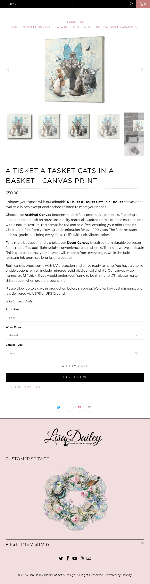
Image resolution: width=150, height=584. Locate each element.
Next (83, 21)
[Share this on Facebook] (69, 407)
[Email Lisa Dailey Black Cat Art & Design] (89, 558)
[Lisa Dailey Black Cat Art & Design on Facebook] (68, 558)
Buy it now (75, 377)
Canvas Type (14, 344)
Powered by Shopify (118, 575)
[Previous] (8, 70)
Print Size (12, 309)
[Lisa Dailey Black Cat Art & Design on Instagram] (82, 558)
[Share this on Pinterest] (79, 407)
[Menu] (2, 4)
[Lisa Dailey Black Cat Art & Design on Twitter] (61, 558)
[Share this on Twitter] (59, 407)
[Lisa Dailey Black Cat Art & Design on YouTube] (75, 558)
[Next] (141, 70)
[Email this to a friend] (90, 407)
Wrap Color (13, 327)
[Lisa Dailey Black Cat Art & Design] (75, 4)
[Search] (131, 4)
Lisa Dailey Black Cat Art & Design (52, 575)
